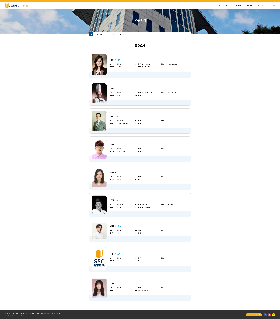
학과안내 (217, 6)
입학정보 (238, 6)
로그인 (273, 1)
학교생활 (260, 6)
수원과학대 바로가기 (253, 315)
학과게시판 (272, 6)
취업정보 (249, 6)
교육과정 (228, 6)
